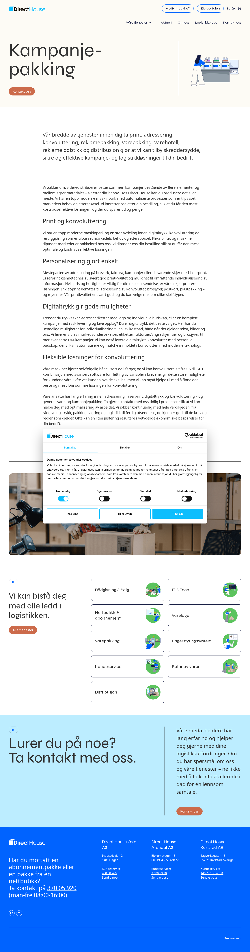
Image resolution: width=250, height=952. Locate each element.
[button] (234, 8)
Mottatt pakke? (178, 8)
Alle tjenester (23, 630)
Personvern (232, 938)
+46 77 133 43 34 (212, 873)
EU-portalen (210, 8)
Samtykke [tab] (70, 447)
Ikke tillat (72, 513)
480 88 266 (109, 873)
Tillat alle (177, 513)
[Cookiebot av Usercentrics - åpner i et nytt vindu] (187, 435)
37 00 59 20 (159, 873)
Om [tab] (180, 447)
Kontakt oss (22, 91)
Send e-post (110, 878)
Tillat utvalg (125, 513)
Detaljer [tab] (125, 447)
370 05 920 (62, 888)
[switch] (104, 498)
